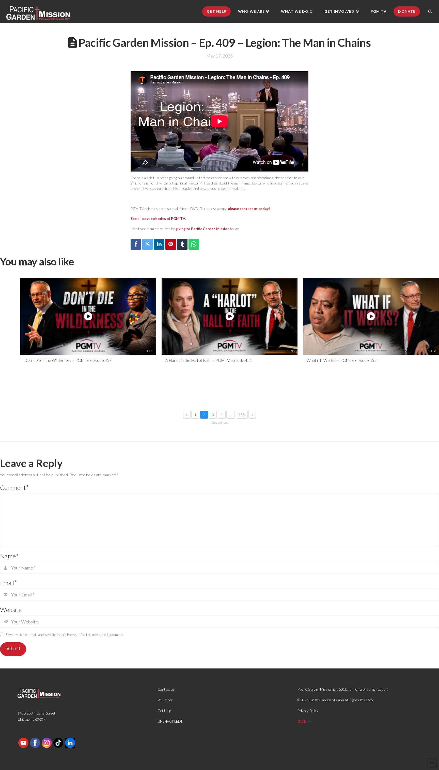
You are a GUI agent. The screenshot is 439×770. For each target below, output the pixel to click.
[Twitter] (147, 244)
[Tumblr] (182, 244)
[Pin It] (170, 244)
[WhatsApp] (194, 244)
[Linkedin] (159, 244)
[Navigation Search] (430, 11)
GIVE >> (304, 721)
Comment (14, 487)
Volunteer (165, 700)
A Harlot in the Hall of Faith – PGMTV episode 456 (208, 360)
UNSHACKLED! (170, 721)
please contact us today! (249, 208)
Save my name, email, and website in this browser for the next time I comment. (65, 634)
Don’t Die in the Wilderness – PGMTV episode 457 (68, 360)
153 (242, 414)
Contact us (166, 689)
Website (11, 609)
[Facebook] (136, 244)
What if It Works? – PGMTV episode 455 (342, 360)
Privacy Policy (307, 710)
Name (9, 556)
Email (8, 582)
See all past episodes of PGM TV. (158, 218)
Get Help (164, 710)
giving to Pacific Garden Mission (202, 228)
